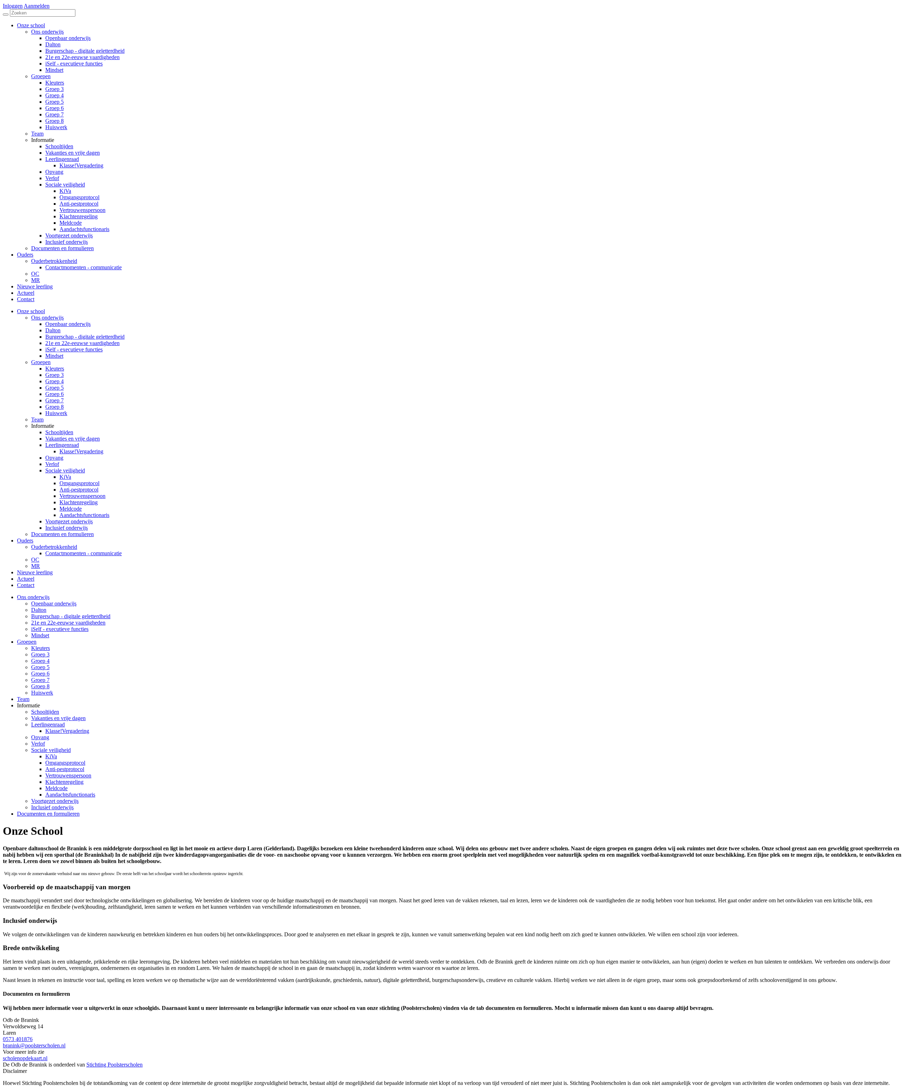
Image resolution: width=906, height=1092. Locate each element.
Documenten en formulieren (62, 534)
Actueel (25, 579)
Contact (25, 585)
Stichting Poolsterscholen (114, 1065)
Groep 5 (54, 388)
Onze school (31, 311)
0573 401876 (18, 1039)
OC (35, 560)
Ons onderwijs (47, 318)
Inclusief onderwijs (66, 528)
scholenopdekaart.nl (25, 1058)
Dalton (53, 330)
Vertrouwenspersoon (82, 496)
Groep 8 (54, 407)
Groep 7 (54, 400)
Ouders (25, 541)
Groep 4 (54, 381)
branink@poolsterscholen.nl (34, 1045)
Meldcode (70, 509)
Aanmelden (37, 6)
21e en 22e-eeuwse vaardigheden (82, 343)
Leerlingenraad (62, 445)
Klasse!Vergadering (81, 451)
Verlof (52, 464)
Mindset (54, 356)
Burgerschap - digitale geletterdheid (85, 337)
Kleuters (54, 369)
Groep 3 (54, 375)
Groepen (41, 362)
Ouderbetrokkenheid (54, 547)
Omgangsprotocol (79, 483)
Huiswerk (56, 413)
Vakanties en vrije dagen (72, 439)
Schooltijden (59, 432)
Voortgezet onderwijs (69, 521)
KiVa (65, 477)
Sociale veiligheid (65, 470)
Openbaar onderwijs (68, 324)
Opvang (54, 458)
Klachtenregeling (78, 502)
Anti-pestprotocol (78, 490)
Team (37, 419)
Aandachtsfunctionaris (84, 515)
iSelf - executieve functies (74, 349)
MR (35, 566)
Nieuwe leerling (35, 572)
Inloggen (13, 6)
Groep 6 (54, 394)
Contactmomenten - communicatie (83, 553)
